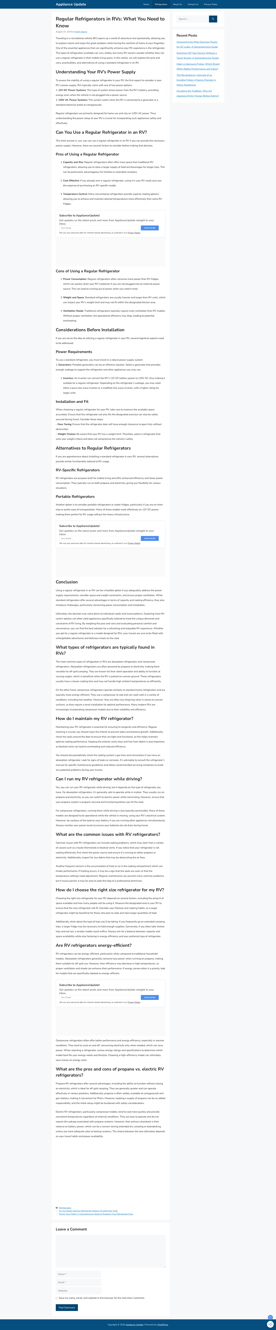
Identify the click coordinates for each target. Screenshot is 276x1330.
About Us (177, 4)
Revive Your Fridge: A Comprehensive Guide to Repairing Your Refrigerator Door (96, 1214)
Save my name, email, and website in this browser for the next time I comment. (102, 1298)
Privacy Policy (210, 4)
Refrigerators (161, 4)
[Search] (213, 19)
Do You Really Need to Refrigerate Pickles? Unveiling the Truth (88, 1210)
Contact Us (193, 4)
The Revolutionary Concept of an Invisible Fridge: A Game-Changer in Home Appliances (196, 80)
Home (146, 4)
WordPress (162, 1324)
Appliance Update (71, 4)
